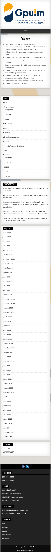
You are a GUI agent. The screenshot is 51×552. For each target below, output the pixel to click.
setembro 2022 (8, 348)
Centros (6, 155)
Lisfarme (5, 539)
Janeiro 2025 (8, 255)
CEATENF (7, 162)
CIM (3, 523)
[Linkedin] (27, 466)
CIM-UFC (7, 176)
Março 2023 (7, 339)
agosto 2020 (7, 397)
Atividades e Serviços (11, 137)
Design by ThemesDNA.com (25, 550)
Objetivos (7, 114)
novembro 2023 (9, 303)
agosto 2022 (7, 352)
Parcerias (6, 133)
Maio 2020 (7, 410)
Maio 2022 (7, 357)
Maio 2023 (7, 330)
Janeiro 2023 (8, 343)
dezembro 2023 (9, 299)
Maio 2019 (6, 428)
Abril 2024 (7, 290)
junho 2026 (7, 237)
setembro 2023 (8, 312)
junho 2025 (7, 241)
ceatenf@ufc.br (17, 497)
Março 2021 (7, 379)
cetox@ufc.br (14, 500)
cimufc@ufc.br (11, 490)
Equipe (6, 119)
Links (5, 150)
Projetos (25, 38)
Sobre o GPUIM (8, 107)
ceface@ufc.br (15, 494)
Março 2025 (7, 250)
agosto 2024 (7, 272)
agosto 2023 (7, 317)
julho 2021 (6, 366)
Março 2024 (7, 295)
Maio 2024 (7, 286)
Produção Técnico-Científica (13, 146)
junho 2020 (7, 406)
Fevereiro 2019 (8, 432)
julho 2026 (7, 232)
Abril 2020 (7, 414)
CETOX (6, 167)
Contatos (6, 128)
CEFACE (7, 172)
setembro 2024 (8, 268)
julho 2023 (7, 321)
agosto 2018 (7, 437)
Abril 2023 (7, 335)
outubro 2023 (8, 308)
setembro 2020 (8, 392)
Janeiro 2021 (8, 383)
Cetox (4, 531)
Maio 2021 (6, 374)
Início (5, 103)
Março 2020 (7, 419)
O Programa (8, 110)
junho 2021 (7, 370)
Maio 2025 (7, 246)
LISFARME (8, 157)
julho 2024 (7, 277)
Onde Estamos (8, 124)
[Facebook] (23, 466)
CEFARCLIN (6, 535)
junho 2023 (7, 326)
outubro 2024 (8, 263)
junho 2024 (7, 281)
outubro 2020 (8, 388)
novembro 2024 (9, 259)
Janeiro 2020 (8, 423)
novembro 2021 (9, 361)
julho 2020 (7, 401)
